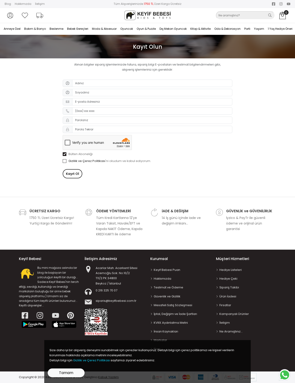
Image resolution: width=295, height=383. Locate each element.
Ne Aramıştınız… (231, 331)
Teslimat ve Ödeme (168, 287)
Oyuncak (126, 29)
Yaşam (259, 29)
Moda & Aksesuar (104, 29)
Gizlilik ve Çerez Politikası (86, 161)
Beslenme (56, 29)
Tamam (66, 372)
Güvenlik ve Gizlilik (167, 296)
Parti (247, 29)
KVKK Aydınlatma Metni (171, 322)
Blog (8, 4)
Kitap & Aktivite (200, 29)
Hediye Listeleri (230, 270)
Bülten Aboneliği (80, 154)
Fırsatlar (225, 305)
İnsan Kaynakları (166, 331)
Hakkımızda (23, 4)
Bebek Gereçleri (77, 29)
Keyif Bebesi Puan (167, 270)
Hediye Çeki (228, 278)
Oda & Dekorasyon (227, 29)
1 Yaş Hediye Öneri (280, 29)
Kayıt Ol (72, 173)
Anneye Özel (12, 29)
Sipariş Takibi (229, 287)
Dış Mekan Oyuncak (173, 29)
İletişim (40, 4)
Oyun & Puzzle (146, 29)
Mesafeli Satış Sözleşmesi (173, 305)
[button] (10, 15)
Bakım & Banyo (35, 29)
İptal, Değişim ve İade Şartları (175, 314)
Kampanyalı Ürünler (234, 314)
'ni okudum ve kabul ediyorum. (109, 161)
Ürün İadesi (227, 296)
